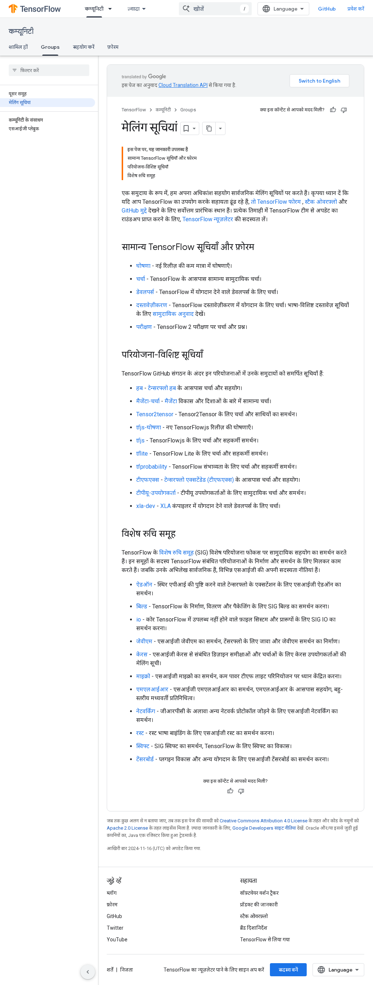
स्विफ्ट (142, 746)
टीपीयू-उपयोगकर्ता (156, 492)
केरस (142, 654)
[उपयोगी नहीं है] (343, 109)
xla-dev (145, 506)
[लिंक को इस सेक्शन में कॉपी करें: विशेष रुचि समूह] (183, 534)
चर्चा (140, 278)
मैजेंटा (171, 401)
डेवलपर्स (145, 292)
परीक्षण (144, 326)
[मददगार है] (332, 109)
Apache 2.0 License (127, 828)
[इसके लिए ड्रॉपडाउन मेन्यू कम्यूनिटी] (112, 8)
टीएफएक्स (147, 479)
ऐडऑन (144, 584)
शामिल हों (18, 47)
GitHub (327, 8)
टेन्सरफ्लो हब (162, 388)
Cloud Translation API (183, 85)
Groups (50, 47)
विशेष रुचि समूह (176, 552)
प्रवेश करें (356, 9)
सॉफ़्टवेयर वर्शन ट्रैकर (259, 893)
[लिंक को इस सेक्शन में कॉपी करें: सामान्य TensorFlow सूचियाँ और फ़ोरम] (261, 247)
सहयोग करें (83, 47)
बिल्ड (141, 606)
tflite (142, 453)
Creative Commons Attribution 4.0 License (263, 820)
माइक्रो (143, 676)
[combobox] (215, 8)
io (138, 619)
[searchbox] (49, 70)
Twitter (115, 928)
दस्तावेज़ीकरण (151, 305)
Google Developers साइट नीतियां (264, 828)
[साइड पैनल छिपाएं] (88, 972)
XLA (165, 506)
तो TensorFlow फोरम (276, 201)
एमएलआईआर (152, 689)
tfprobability (151, 466)
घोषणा (143, 265)
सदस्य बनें (288, 969)
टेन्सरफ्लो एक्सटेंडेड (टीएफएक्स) (199, 479)
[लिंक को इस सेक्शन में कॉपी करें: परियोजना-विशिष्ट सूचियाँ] (210, 355)
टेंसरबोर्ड (145, 759)
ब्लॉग (112, 893)
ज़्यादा (133, 8)
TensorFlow (134, 109)
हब (139, 388)
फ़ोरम (112, 47)
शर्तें (110, 970)
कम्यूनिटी (94, 8)
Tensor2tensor (154, 414)
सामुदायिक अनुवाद (173, 313)
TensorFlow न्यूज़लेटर (207, 219)
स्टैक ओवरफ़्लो (321, 201)
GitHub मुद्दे (134, 210)
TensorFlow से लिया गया (265, 939)
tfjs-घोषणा (148, 427)
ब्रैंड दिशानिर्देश (253, 928)
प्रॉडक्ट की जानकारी (259, 904)
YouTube (117, 939)
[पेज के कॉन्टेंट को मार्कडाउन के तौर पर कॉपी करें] (209, 128)
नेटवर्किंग (145, 711)
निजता (126, 970)
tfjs (140, 440)
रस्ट (140, 733)
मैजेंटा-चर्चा (148, 401)
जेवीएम (144, 641)
